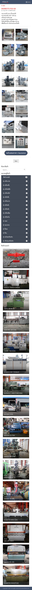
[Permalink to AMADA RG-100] (16, 554)
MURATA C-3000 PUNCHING (13, 393)
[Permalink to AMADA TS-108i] (16, 490)
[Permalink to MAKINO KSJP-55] (16, 469)
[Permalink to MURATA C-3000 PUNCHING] (16, 385)
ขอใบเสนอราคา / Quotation (16, 153)
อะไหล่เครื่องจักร (15, 237)
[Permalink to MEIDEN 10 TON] (16, 427)
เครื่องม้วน (15, 217)
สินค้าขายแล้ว (12, 10)
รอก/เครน (15, 225)
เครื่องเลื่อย (15, 213)
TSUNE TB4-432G (10, 351)
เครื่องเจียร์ (15, 193)
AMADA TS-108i (9, 499)
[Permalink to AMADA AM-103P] (16, 448)
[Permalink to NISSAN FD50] (16, 406)
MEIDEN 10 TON (9, 435)
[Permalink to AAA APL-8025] (16, 532)
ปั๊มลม (15, 229)
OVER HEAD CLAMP (10, 266)
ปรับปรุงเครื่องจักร (15, 241)
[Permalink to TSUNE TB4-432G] (16, 342)
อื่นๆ (15, 233)
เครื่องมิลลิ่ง (15, 189)
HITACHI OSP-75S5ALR (11, 372)
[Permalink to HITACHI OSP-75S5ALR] (16, 364)
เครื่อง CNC (15, 181)
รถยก (15, 221)
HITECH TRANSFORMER (12, 287)
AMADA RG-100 (9, 562)
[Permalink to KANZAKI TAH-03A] (16, 321)
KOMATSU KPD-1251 (11, 520)
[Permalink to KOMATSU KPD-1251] (16, 511)
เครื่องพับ (15, 209)
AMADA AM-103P (9, 456)
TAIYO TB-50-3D (9, 309)
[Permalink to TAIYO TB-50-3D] (16, 300)
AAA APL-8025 (9, 541)
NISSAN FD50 (8, 414)
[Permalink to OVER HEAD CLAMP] (16, 258)
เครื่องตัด (15, 205)
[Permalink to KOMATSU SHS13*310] (16, 575)
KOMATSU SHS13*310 (11, 583)
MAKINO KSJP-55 (9, 477)
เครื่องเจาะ (15, 201)
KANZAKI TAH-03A (10, 330)
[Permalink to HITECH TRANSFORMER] (16, 279)
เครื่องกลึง (15, 185)
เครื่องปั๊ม (15, 197)
